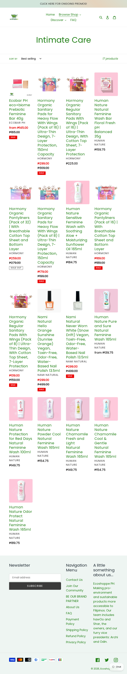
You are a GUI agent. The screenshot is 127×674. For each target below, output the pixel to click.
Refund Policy (76, 636)
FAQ (69, 613)
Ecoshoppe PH (109, 668)
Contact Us (74, 580)
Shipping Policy (77, 630)
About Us (72, 607)
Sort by (13, 58)
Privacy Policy (76, 642)
